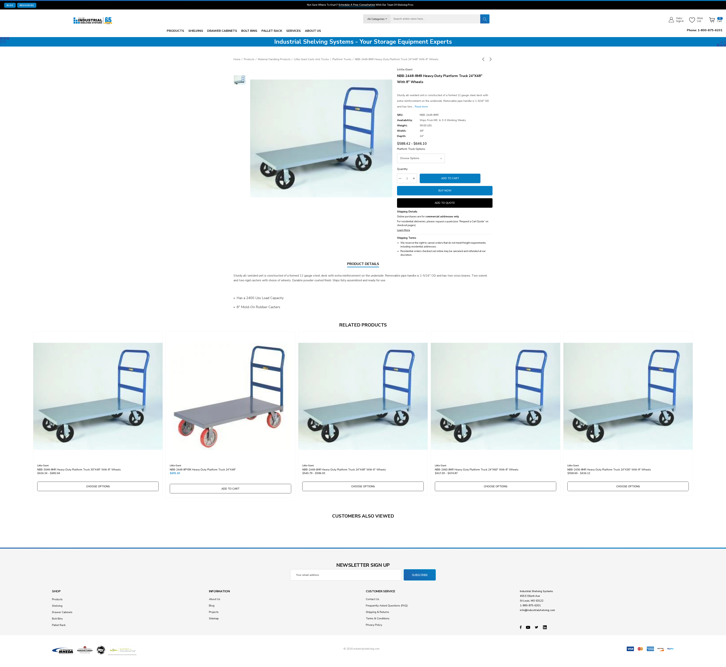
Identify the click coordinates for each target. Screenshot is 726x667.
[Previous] (484, 59)
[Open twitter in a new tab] (537, 627)
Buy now (444, 190)
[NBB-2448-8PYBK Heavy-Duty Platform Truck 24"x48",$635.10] (230, 396)
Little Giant (405, 69)
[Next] (490, 59)
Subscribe (420, 575)
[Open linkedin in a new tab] (545, 627)
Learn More (403, 230)
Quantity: (402, 169)
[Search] (484, 19)
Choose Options (98, 486)
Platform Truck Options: (411, 149)
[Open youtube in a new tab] (528, 627)
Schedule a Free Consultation (356, 5)
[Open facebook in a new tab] (520, 627)
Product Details (363, 264)
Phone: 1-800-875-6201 (704, 30)
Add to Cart (450, 178)
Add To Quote (445, 203)
